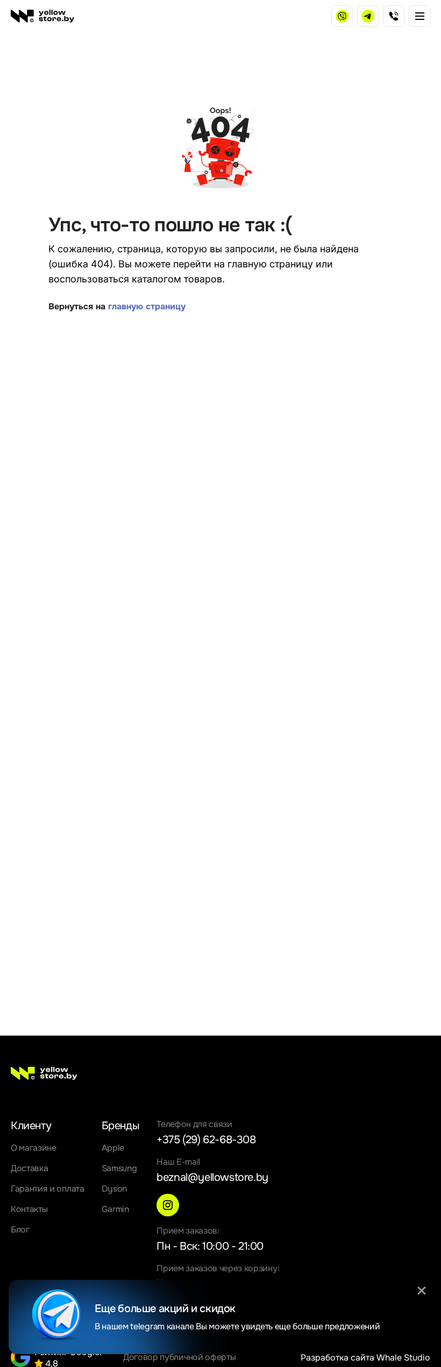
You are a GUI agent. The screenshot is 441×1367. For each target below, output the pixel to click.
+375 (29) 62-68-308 (206, 1139)
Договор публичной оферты (179, 1357)
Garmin (115, 1209)
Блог (20, 1229)
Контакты (29, 1209)
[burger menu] (419, 16)
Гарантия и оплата (47, 1188)
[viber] (342, 16)
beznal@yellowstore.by (212, 1177)
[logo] (42, 16)
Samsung (119, 1168)
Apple (113, 1147)
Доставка (29, 1168)
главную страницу (147, 306)
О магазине (33, 1147)
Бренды (121, 1125)
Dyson (114, 1188)
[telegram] (368, 16)
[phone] (393, 16)
